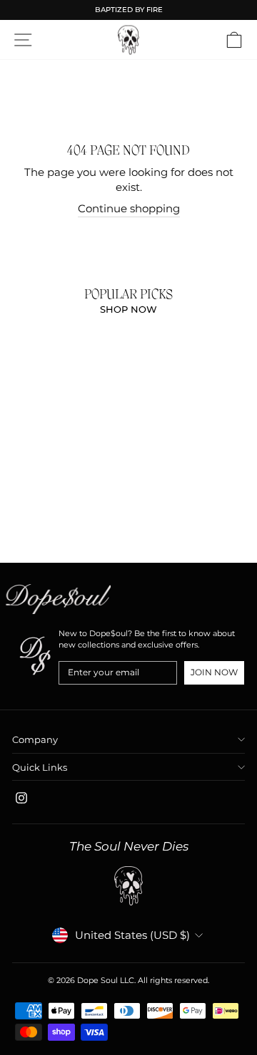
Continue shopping (129, 208)
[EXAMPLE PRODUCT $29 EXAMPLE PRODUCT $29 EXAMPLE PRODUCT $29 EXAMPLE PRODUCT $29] (6, 432)
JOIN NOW (214, 672)
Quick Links (39, 767)
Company (35, 739)
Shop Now (128, 309)
